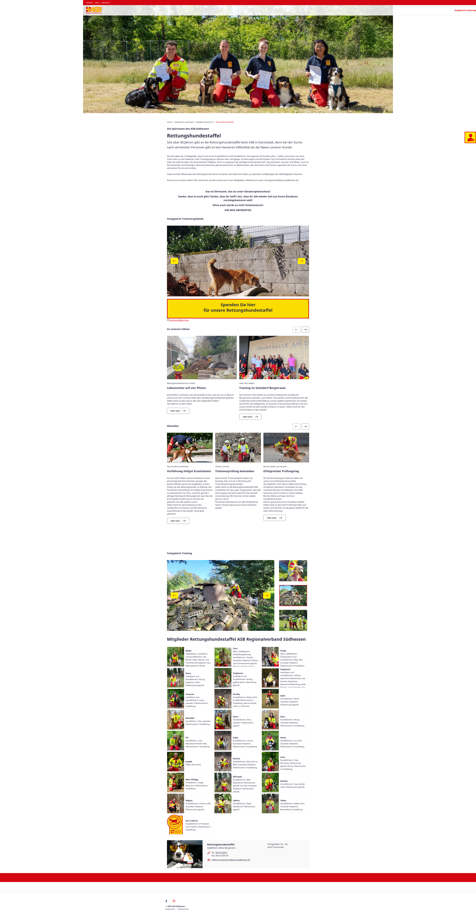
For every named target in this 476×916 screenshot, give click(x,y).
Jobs (97, 2)
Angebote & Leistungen (184, 122)
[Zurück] (174, 261)
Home (169, 122)
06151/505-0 (221, 852)
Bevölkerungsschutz (204, 122)
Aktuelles (105, 2)
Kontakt (89, 2)
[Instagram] (173, 901)
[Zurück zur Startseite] (94, 10)
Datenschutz (183, 909)
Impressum (170, 909)
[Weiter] (301, 261)
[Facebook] (167, 901)
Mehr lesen (175, 411)
